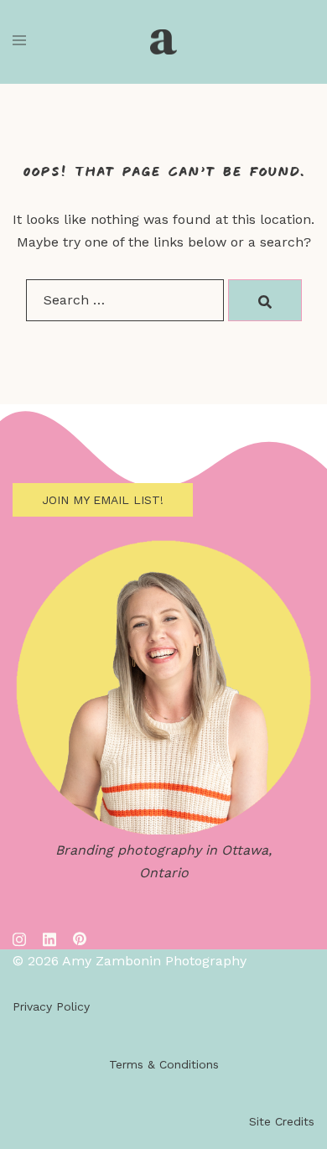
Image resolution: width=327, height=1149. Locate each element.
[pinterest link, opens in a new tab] (79, 937)
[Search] (265, 300)
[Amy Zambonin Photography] (163, 42)
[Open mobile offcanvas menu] (19, 41)
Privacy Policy (51, 1006)
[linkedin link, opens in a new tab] (49, 937)
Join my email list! (103, 500)
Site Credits (281, 1121)
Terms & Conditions (164, 1064)
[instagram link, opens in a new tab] (19, 937)
